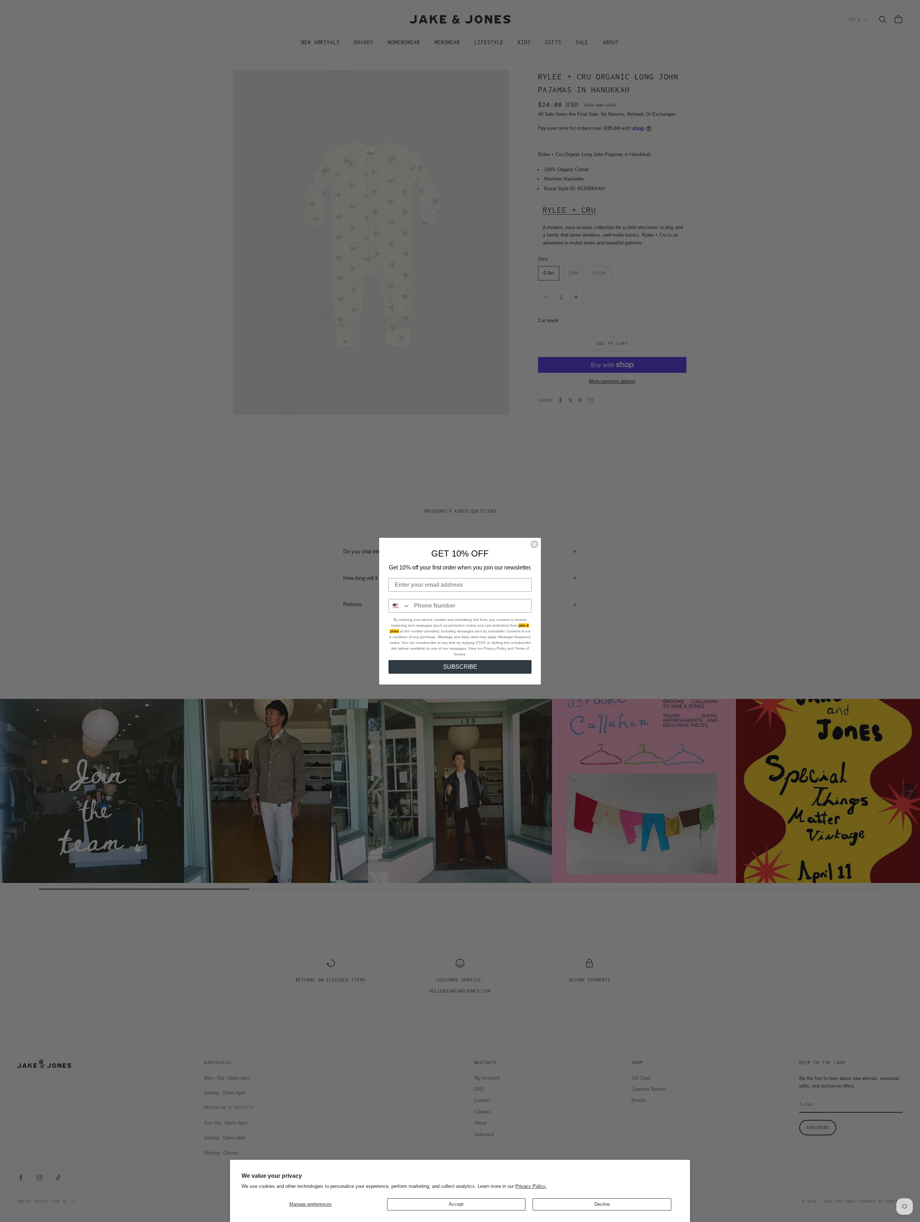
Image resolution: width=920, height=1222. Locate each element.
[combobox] (399, 605)
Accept (456, 1204)
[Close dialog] (534, 544)
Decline (602, 1204)
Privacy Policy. (531, 1186)
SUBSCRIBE (460, 667)
